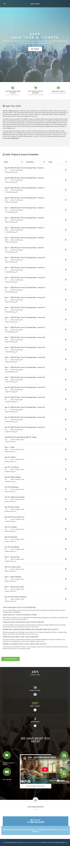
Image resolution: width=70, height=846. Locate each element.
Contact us (63, 842)
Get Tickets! (35, 49)
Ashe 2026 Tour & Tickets (14, 842)
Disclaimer (55, 842)
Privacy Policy (46, 842)
